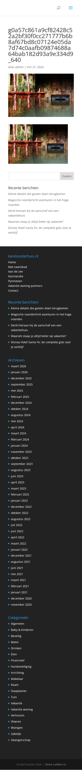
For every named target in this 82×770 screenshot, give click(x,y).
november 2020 (21, 604)
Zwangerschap (20, 740)
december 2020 (21, 598)
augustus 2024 (20, 415)
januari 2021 (19, 592)
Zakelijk (16, 734)
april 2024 (17, 427)
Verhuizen (17, 715)
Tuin (14, 697)
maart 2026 (18, 366)
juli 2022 (16, 525)
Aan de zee (15, 271)
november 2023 (21, 452)
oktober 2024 (19, 409)
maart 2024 (18, 433)
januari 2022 (19, 549)
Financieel (17, 660)
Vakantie (16, 703)
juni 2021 (17, 568)
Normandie (15, 276)
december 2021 (21, 555)
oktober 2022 (19, 513)
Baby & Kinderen (22, 630)
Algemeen (17, 623)
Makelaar (17, 679)
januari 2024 (19, 445)
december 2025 (21, 378)
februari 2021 (20, 586)
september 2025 (22, 384)
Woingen (17, 728)
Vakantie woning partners (25, 286)
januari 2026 (19, 372)
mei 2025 (17, 390)
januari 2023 (19, 500)
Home (12, 262)
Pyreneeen (15, 281)
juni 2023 (17, 476)
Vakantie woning (22, 709)
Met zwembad (17, 267)
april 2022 (17, 537)
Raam (15, 685)
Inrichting (17, 673)
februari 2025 (20, 397)
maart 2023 (18, 488)
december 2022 (21, 507)
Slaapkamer (19, 691)
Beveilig (16, 636)
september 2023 (22, 464)
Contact (13, 290)
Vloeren (16, 721)
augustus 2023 (20, 470)
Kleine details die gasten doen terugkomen (36, 194)
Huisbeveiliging (21, 666)
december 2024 (21, 403)
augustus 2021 (20, 562)
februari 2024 (20, 439)
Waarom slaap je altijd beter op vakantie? (35, 222)
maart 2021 (18, 580)
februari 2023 (20, 494)
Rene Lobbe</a (55, 764)
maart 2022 (18, 543)
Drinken (16, 648)
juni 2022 (17, 531)
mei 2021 (17, 574)
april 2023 (17, 482)
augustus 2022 (20, 519)
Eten (14, 654)
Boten (15, 642)
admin (19, 67)
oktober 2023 (19, 458)
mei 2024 (17, 421)
